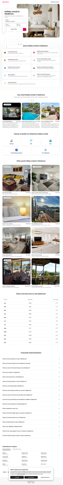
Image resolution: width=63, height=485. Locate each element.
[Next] (33, 100)
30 (20, 44)
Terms (33, 482)
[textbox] (9, 25)
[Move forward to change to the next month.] (20, 29)
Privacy (29, 482)
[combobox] (15, 21)
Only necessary (31, 477)
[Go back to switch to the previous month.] (6, 29)
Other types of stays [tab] (17, 449)
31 (6, 46)
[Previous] (29, 100)
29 (18, 44)
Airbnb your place (55, 2)
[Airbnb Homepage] (5, 2)
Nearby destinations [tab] (6, 449)
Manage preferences (45, 477)
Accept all (17, 477)
